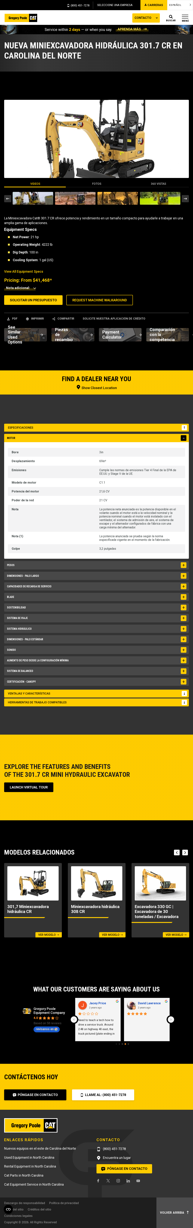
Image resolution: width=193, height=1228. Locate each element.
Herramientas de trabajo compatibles (37, 702)
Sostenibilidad (16, 607)
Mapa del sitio (14, 1209)
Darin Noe (145, 1003)
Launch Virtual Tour (29, 787)
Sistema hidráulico (19, 628)
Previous (7, 198)
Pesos (11, 565)
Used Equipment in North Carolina (29, 1157)
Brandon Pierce (100, 1003)
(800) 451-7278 (80, 5)
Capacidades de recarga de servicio (29, 586)
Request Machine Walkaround (99, 300)
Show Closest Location (99, 388)
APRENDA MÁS (129, 29)
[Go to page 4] (122, 1044)
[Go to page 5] (125, 1044)
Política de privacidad (64, 1203)
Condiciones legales (18, 1216)
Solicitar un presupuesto (33, 300)
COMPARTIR (65, 318)
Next (185, 198)
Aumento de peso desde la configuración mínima (38, 660)
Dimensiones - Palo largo (23, 575)
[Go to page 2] (116, 1043)
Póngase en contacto (37, 1095)
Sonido (11, 649)
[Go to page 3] (119, 1044)
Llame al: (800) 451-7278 (105, 1095)
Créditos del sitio (39, 1209)
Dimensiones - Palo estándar (25, 639)
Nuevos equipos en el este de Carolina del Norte (40, 1148)
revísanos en (45, 1029)
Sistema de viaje (17, 618)
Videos (35, 183)
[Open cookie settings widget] (8, 1209)
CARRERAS (155, 5)
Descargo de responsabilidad (24, 1203)
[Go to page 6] (128, 1043)
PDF (14, 318)
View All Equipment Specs (23, 271)
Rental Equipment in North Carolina (30, 1166)
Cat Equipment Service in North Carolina (34, 1184)
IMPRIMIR (37, 318)
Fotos (96, 183)
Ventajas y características (29, 693)
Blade (10, 596)
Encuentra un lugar (116, 1158)
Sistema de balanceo (20, 670)
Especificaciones (20, 427)
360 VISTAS (158, 183)
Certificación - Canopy (21, 681)
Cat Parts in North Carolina (23, 1175)
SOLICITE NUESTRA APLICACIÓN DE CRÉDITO (114, 318)
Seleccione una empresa (114, 5)
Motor (11, 438)
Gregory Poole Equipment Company (49, 1011)
